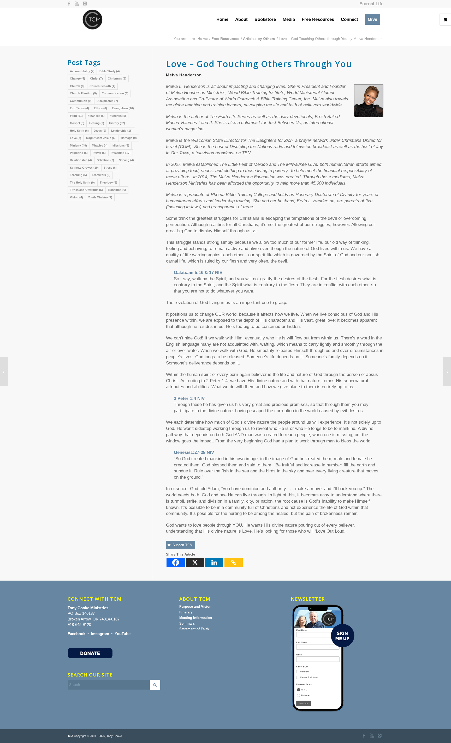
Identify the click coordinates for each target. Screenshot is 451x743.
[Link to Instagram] (85, 4)
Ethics (100, 108)
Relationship (81, 160)
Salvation (105, 160)
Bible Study (109, 71)
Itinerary (186, 612)
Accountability (82, 71)
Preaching (120, 152)
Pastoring (79, 152)
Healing (96, 123)
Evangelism (123, 108)
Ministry (78, 145)
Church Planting (83, 93)
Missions (120, 145)
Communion (81, 100)
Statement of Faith (194, 629)
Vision (76, 197)
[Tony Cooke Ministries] (92, 19)
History (117, 123)
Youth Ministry (100, 197)
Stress (110, 167)
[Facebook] (176, 562)
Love (75, 137)
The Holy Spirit (82, 182)
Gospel (77, 123)
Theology (108, 182)
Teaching (78, 174)
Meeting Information (195, 618)
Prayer (99, 152)
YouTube (122, 633)
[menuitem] (370, 4)
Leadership (122, 130)
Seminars (187, 623)
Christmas (117, 78)
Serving (126, 160)
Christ (96, 78)
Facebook (76, 633)
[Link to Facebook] (69, 4)
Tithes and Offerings (86, 189)
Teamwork (101, 174)
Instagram (100, 633)
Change (77, 78)
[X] (195, 562)
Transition (117, 189)
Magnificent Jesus (101, 137)
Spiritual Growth (84, 167)
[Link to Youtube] (77, 4)
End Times (79, 108)
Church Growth (102, 86)
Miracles (100, 145)
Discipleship (107, 100)
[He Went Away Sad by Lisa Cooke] (4, 371)
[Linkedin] (214, 562)
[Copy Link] (233, 562)
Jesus (100, 130)
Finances (96, 115)
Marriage (129, 137)
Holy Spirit (79, 130)
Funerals (118, 115)
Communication (115, 93)
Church (77, 86)
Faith (76, 115)
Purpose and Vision (195, 606)
